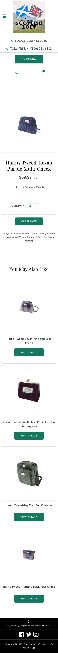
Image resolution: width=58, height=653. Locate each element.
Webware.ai (29, 647)
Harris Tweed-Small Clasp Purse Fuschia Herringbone (29, 424)
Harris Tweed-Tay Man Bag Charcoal (29, 505)
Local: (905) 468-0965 (31, 41)
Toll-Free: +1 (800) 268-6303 (31, 48)
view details (29, 352)
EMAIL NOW (29, 59)
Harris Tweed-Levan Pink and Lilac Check (29, 341)
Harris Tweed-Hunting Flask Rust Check (29, 586)
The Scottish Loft (32, 644)
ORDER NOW (29, 221)
